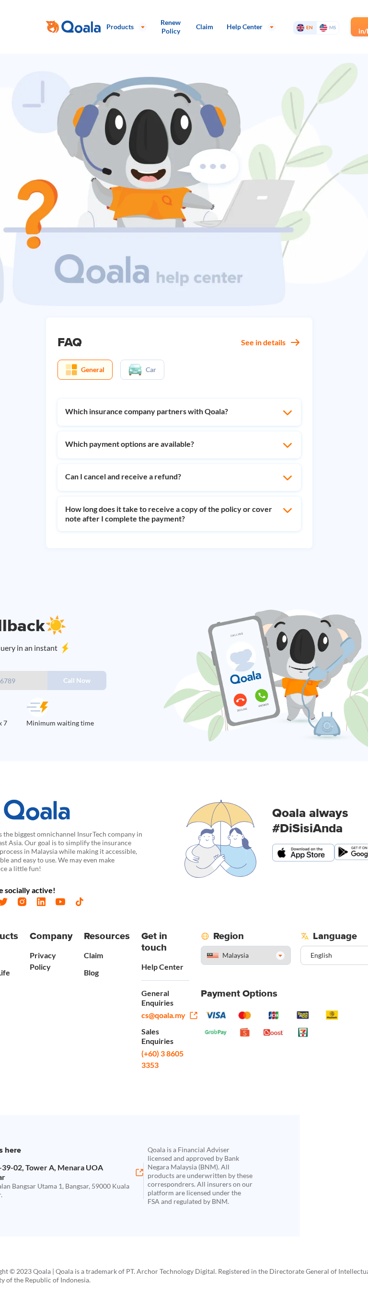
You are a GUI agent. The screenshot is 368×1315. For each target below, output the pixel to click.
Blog (91, 972)
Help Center (162, 966)
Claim (93, 955)
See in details (263, 342)
